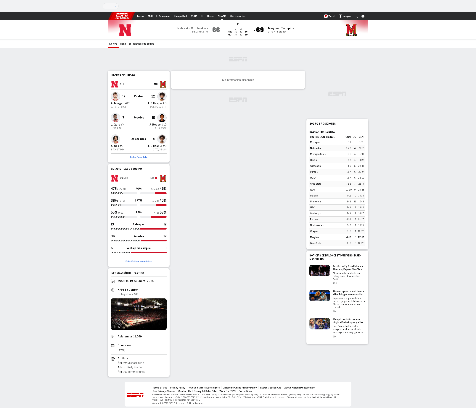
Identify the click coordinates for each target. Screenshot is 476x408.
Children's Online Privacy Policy (240, 387)
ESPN (122, 16)
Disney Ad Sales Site (205, 391)
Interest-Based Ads (270, 387)
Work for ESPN (227, 391)
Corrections (245, 391)
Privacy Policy (177, 387)
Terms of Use (159, 387)
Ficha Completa (138, 157)
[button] (356, 16)
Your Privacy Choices (163, 391)
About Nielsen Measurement (299, 387)
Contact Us (184, 391)
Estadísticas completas (139, 261)
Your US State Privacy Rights (204, 387)
